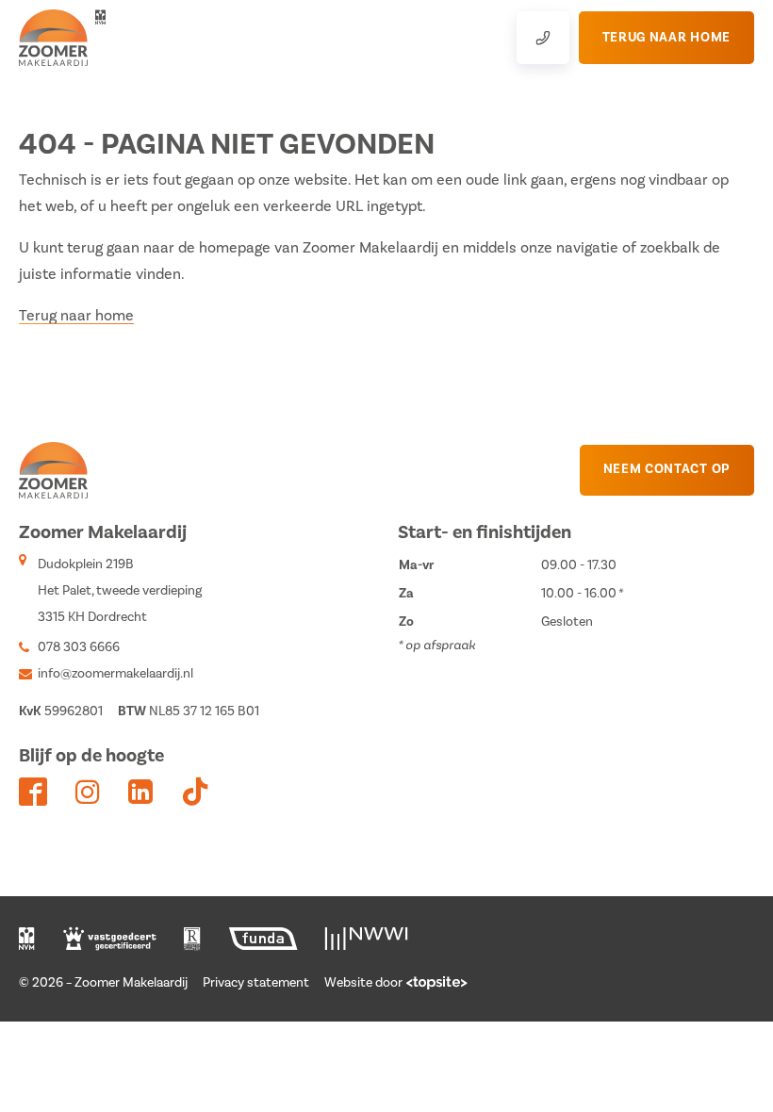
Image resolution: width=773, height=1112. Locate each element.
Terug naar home (76, 315)
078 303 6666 (79, 647)
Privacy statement (256, 982)
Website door (363, 982)
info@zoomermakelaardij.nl (115, 673)
